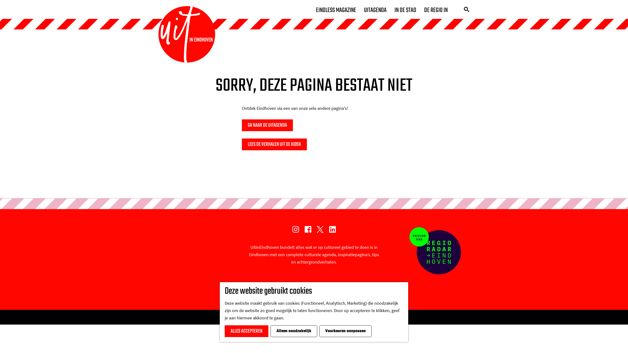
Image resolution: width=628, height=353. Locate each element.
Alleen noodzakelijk (293, 331)
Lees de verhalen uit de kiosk (274, 144)
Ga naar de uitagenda (267, 125)
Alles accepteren (246, 331)
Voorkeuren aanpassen (345, 331)
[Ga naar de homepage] (186, 34)
